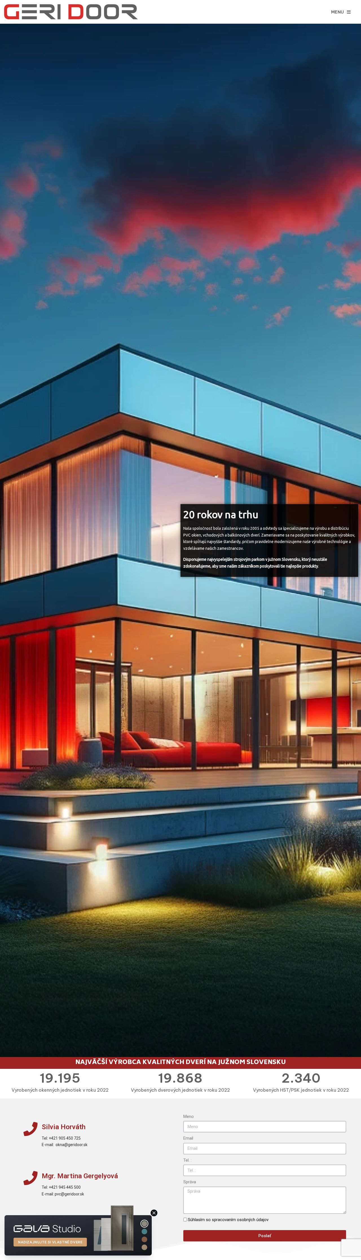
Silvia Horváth (63, 1127)
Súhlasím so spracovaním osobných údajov (228, 1219)
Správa (189, 1181)
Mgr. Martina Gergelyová (80, 1176)
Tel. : (187, 1160)
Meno (188, 1116)
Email (188, 1138)
